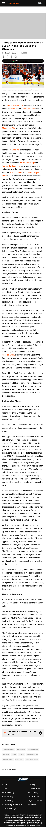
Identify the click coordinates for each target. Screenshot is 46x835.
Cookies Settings (9, 808)
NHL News (12, 769)
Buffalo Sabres (16, 172)
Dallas (12, 109)
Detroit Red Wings (27, 163)
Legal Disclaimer (35, 800)
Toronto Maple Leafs (32, 754)
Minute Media (12, 814)
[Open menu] (3, 3)
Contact (5, 788)
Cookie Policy (7, 800)
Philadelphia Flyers (33, 749)
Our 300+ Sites (34, 788)
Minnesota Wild (8, 128)
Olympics (21, 754)
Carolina (15, 150)
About (4, 784)
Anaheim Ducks (20, 749)
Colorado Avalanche (14, 105)
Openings (32, 784)
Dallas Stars (6, 754)
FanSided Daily (8, 792)
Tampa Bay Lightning (11, 166)
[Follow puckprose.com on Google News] (40, 733)
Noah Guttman (10, 53)
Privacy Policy (7, 796)
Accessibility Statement (12, 804)
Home (4, 769)
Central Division (28, 109)
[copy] (15, 56)
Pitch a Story (33, 792)
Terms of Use (33, 796)
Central (14, 754)
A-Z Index (32, 804)
